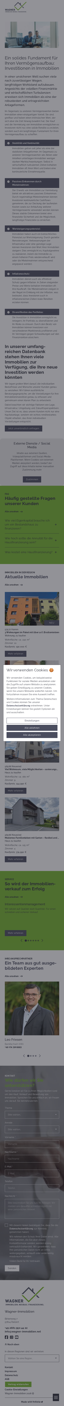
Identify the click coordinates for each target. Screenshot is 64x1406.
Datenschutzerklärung (18, 705)
